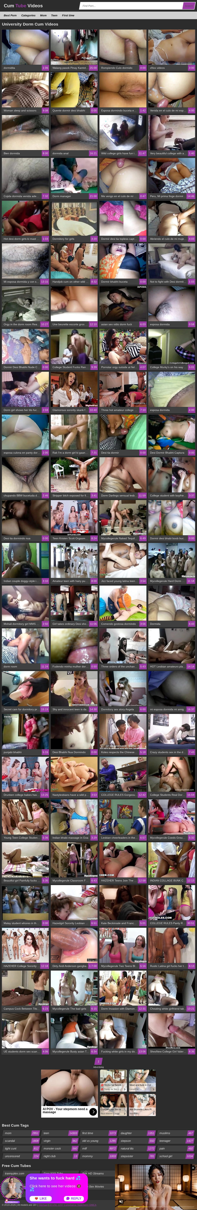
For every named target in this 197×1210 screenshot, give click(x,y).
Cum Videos (23, 5)
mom (22, 1133)
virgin (60, 1140)
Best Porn (10, 15)
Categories (28, 15)
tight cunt (22, 1148)
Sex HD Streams (93, 1173)
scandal (22, 1140)
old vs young (99, 1140)
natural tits (138, 1148)
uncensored (22, 1156)
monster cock (60, 1148)
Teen (54, 15)
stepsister (138, 1156)
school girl (176, 1156)
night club (60, 1156)
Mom (43, 15)
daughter (138, 1133)
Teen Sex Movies (93, 1186)
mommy (99, 1156)
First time (68, 15)
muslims (176, 1133)
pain (176, 1148)
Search (189, 5)
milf (99, 1148)
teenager (176, 1140)
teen (60, 1133)
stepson (138, 1140)
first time (99, 1133)
